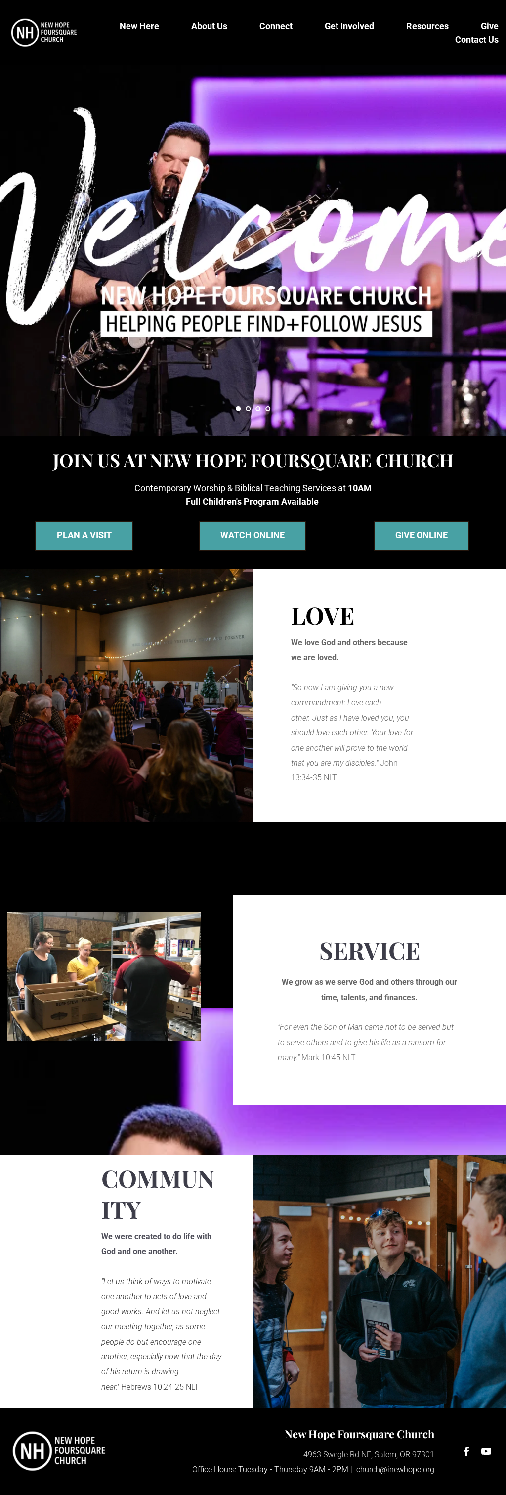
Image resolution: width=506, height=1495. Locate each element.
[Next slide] (480, 250)
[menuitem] (139, 26)
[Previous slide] (25, 250)
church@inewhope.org (395, 1469)
